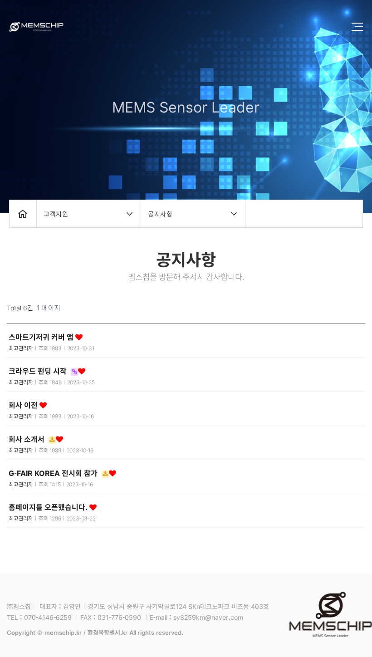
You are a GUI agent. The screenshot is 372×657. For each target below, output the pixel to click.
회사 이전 (24, 404)
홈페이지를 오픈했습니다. (49, 506)
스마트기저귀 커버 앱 (42, 336)
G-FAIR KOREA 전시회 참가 (54, 472)
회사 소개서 (27, 438)
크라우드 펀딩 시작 (39, 370)
